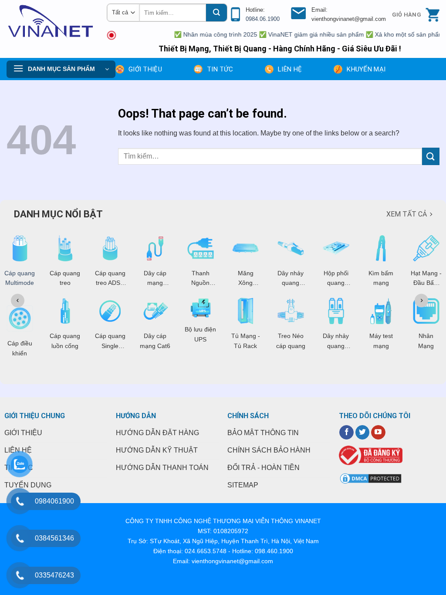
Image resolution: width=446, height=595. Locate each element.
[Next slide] (421, 300)
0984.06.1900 (263, 19)
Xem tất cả (406, 214)
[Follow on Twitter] (362, 432)
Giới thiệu (145, 69)
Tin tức (220, 69)
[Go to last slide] (17, 300)
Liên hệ (290, 69)
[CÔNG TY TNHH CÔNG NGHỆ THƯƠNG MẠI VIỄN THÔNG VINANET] (50, 21)
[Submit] (216, 12)
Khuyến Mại (366, 69)
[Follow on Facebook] (346, 432)
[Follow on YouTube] (378, 432)
